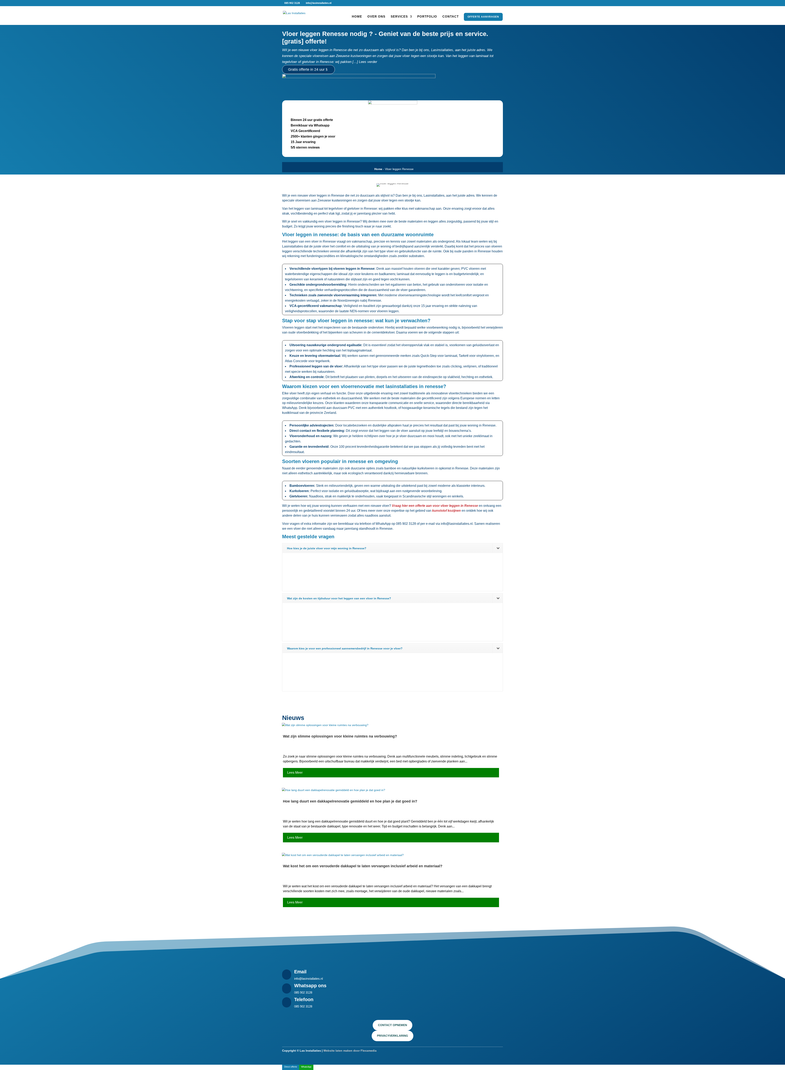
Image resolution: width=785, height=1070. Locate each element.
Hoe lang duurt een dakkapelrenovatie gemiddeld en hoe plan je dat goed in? (350, 801)
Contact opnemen (392, 1025)
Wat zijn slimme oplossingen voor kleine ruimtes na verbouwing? (340, 736)
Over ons (376, 16)
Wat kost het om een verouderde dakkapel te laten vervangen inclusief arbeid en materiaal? (362, 866)
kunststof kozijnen (446, 510)
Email (300, 971)
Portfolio (427, 16)
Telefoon (303, 999)
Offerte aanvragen (483, 16)
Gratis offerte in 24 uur (306, 69)
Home (357, 16)
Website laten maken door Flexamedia (350, 1050)
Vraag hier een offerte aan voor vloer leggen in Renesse (435, 505)
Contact (450, 16)
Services (399, 16)
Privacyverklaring (392, 1035)
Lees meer (295, 772)
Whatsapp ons (310, 985)
